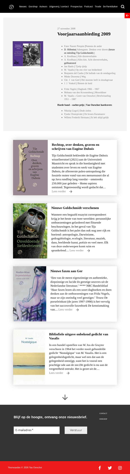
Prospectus (76, 6)
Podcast (88, 6)
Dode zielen (85, 110)
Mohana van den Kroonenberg (79, 92)
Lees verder (59, 191)
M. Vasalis (69, 70)
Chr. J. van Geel (72, 80)
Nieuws (23, 6)
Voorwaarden (14, 467)
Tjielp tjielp (81, 66)
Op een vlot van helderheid (89, 70)
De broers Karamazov (94, 114)
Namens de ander (93, 46)
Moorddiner (100, 92)
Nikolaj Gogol (71, 110)
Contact (103, 413)
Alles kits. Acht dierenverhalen (92, 59)
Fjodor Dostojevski (73, 114)
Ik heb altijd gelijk (100, 117)
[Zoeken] (123, 7)
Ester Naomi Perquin (74, 46)
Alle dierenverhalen (87, 56)
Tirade (98, 6)
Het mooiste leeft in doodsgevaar (97, 80)
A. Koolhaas (70, 56)
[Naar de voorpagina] (10, 7)
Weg (83, 76)
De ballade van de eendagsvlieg (100, 73)
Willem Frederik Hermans (76, 117)
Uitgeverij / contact (59, 6)
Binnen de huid (85, 83)
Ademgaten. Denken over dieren (93, 49)
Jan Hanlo (69, 66)
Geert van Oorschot (86, 96)
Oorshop (33, 6)
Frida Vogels (70, 89)
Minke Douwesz (72, 76)
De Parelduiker (110, 6)
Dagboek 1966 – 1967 (88, 89)
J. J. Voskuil (70, 83)
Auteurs (43, 6)
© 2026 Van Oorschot (31, 467)
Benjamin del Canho (74, 73)
